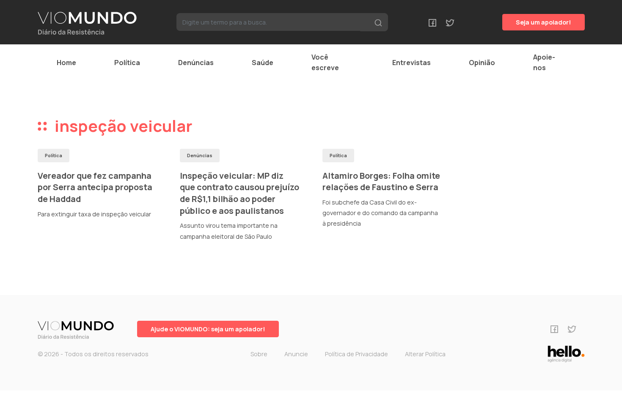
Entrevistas (411, 62)
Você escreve (325, 62)
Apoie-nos (544, 62)
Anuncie (296, 354)
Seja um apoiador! (543, 22)
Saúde (262, 62)
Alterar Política (425, 354)
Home (66, 62)
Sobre (258, 354)
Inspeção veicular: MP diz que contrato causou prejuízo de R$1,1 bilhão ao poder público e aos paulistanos (239, 193)
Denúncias (196, 62)
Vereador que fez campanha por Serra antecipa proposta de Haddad (95, 187)
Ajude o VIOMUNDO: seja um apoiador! (208, 329)
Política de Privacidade (356, 354)
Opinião (482, 62)
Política (127, 62)
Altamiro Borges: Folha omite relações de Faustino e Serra (381, 181)
